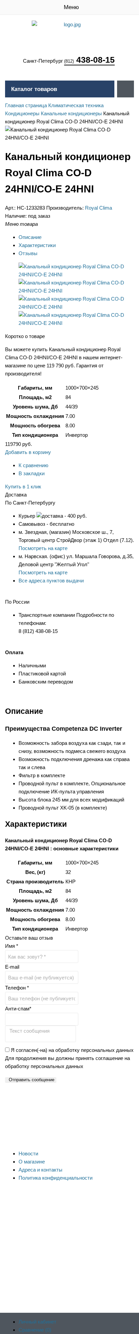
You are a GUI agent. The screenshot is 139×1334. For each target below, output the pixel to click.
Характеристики (37, 245)
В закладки (32, 473)
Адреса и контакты (40, 1170)
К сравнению (33, 465)
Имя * (11, 946)
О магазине (32, 1161)
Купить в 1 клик (23, 486)
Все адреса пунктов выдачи (51, 580)
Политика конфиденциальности (55, 1178)
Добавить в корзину (28, 452)
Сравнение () (35, 1330)
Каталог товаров (34, 89)
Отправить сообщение (31, 1079)
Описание (30, 237)
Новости (28, 1153)
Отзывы (28, 253)
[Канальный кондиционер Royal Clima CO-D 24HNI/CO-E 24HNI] (76, 274)
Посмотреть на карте (43, 548)
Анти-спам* (18, 1008)
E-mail (12, 967)
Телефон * (17, 988)
